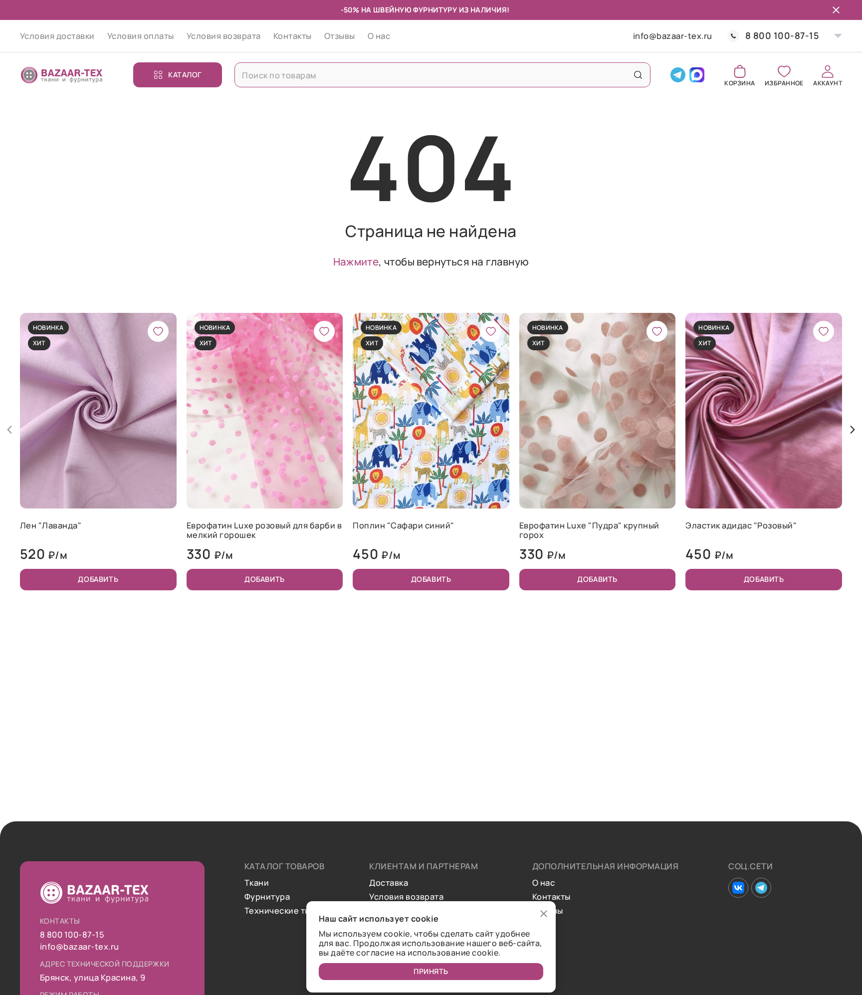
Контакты (292, 35)
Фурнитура (267, 897)
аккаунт (827, 82)
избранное (784, 82)
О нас (379, 35)
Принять (431, 971)
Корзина (739, 82)
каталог (185, 74)
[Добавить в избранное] (158, 331)
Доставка (388, 883)
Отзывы (339, 35)
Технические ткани (284, 911)
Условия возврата (224, 35)
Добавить (98, 579)
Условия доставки (57, 35)
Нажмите (356, 261)
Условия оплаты (140, 35)
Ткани (256, 883)
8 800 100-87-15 (782, 35)
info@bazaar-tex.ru (672, 36)
